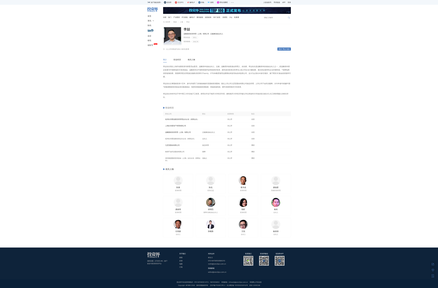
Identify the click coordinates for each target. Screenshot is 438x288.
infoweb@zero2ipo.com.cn (238, 282)
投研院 (225, 17)
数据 (175, 22)
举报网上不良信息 (256, 282)
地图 (180, 264)
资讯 (149, 21)
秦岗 (276, 209)
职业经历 (177, 59)
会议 (149, 36)
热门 (169, 17)
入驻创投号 (267, 2)
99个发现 (216, 17)
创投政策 (208, 17)
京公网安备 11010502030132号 (237, 285)
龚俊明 (178, 209)
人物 (181, 22)
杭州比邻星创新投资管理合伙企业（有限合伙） (182, 119)
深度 (164, 17)
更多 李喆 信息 (284, 49)
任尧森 (178, 231)
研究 (149, 40)
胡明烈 (210, 209)
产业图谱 (176, 17)
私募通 (236, 17)
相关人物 (191, 59)
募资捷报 (200, 17)
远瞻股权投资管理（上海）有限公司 (178, 132)
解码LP (192, 17)
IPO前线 (185, 17)
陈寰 (178, 187)
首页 (149, 16)
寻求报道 (277, 2)
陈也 (210, 187)
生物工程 (195, 41)
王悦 (243, 231)
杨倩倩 (276, 231)
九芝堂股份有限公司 (172, 145)
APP (283, 2)
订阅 (180, 267)
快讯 (149, 25)
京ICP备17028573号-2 (217, 285)
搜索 (180, 257)
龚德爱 (276, 187)
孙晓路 (210, 231)
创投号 (150, 45)
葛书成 (243, 187)
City (230, 17)
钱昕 (243, 209)
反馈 (180, 261)
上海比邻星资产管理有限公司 (175, 126)
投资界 (168, 22)
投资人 (195, 37)
